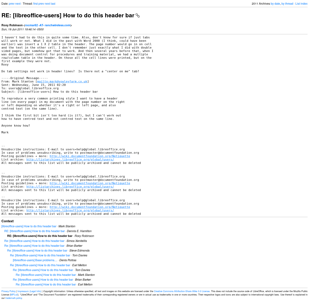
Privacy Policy (8, 291)
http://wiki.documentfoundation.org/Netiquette (90, 156)
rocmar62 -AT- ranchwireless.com (47, 25)
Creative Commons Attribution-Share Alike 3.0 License (182, 291)
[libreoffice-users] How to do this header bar (28, 226)
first (35, 3)
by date (275, 3)
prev (11, 3)
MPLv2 (14, 294)
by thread (287, 3)
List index (301, 3)
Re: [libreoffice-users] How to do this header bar (34, 241)
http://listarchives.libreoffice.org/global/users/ (70, 159)
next (18, 3)
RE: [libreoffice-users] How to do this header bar (67, 15)
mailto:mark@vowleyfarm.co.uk (62, 81)
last (53, 3)
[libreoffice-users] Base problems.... (35, 260)
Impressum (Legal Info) (29, 291)
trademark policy (13, 298)
